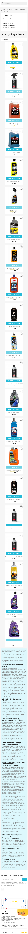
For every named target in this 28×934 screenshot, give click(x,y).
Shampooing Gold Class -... (14, 268)
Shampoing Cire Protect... (14, 239)
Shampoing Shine (8, 19)
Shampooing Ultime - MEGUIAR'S (14, 65)
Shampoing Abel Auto (9, 25)
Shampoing (8, 15)
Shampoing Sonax (8, 23)
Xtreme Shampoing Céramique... (14, 297)
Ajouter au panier (14, 63)
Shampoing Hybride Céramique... (14, 470)
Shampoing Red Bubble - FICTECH (14, 384)
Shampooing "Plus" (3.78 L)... (14, 152)
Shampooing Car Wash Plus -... (14, 355)
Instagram (2, 889)
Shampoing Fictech (8, 21)
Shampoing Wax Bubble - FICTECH (14, 557)
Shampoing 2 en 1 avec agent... (14, 441)
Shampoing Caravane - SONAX (14, 585)
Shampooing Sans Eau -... (14, 210)
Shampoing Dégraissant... (14, 499)
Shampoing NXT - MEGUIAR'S (14, 643)
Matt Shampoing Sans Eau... (14, 95)
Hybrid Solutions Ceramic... (14, 412)
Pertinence (14, 39)
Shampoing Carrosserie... (14, 326)
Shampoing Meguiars (9, 27)
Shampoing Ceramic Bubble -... (14, 528)
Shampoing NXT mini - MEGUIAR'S (14, 614)
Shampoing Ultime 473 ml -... (14, 181)
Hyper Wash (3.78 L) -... (14, 123)
